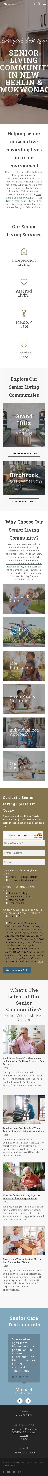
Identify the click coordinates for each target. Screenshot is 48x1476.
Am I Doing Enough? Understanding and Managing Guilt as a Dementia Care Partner (24, 1061)
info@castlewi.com (24, 1452)
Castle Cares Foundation (24, 1429)
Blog (6, 1068)
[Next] (28, 1401)
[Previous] (20, 1401)
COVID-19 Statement (24, 1432)
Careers (24, 1435)
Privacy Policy (9, 1465)
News (24, 1438)
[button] (44, 3)
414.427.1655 (24, 1415)
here (40, 961)
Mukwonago (26, 197)
